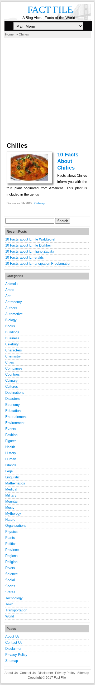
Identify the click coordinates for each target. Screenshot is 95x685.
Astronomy (13, 302)
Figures (11, 441)
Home (9, 34)
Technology (14, 598)
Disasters (12, 399)
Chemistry (13, 356)
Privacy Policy (16, 655)
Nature (10, 520)
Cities (9, 362)
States (10, 592)
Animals (11, 284)
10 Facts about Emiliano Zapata (29, 251)
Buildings (12, 332)
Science (11, 574)
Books (10, 326)
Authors (11, 308)
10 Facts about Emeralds (24, 257)
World (9, 616)
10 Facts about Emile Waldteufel (30, 239)
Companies (13, 368)
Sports (10, 586)
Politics (11, 544)
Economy (12, 405)
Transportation (16, 610)
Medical (11, 489)
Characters (13, 350)
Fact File (50, 9)
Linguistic (12, 477)
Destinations (14, 393)
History (10, 453)
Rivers (10, 568)
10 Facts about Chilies (67, 161)
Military (10, 495)
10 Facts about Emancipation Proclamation (38, 263)
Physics (11, 532)
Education (13, 411)
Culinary (39, 203)
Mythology (13, 513)
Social (10, 580)
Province (12, 550)
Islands (10, 465)
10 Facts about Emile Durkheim (29, 245)
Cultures (11, 386)
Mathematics (15, 483)
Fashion (11, 435)
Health (10, 447)
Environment (15, 423)
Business (12, 338)
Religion (11, 562)
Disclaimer (13, 649)
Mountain (12, 501)
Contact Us (13, 643)
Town (9, 604)
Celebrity (12, 344)
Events (10, 429)
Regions (11, 556)
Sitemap (11, 661)
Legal (9, 471)
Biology (11, 320)
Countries (12, 374)
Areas (9, 290)
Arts (8, 296)
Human (10, 459)
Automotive (14, 314)
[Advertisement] (47, 88)
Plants (10, 538)
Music (10, 507)
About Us (12, 636)
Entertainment (16, 417)
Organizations (15, 526)
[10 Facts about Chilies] (29, 179)
